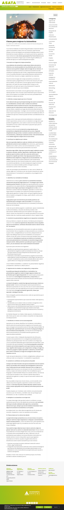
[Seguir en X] (30, 503)
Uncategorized (53, 115)
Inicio (30, 6)
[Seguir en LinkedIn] (34, 503)
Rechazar (48, 507)
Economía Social (36, 2)
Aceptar (39, 507)
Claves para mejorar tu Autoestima (21, 41)
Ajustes (56, 507)
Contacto (60, 2)
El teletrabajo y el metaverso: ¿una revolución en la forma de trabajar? (53, 159)
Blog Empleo (59, 8)
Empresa (51, 60)
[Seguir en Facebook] (27, 503)
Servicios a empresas (57, 6)
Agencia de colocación (45, 6)
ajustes (15, 508)
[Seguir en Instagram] (32, 503)
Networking (52, 88)
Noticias (54, 2)
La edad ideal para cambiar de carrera (52, 134)
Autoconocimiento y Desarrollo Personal (27, 43)
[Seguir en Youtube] (37, 503)
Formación (43, 2)
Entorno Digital (53, 62)
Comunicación (53, 39)
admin (9, 43)
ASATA (28, 2)
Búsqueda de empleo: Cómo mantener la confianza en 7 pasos (53, 150)
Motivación (52, 85)
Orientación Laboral (14, 45)
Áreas (48, 2)
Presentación (36, 6)
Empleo (51, 58)
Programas (51, 8)
